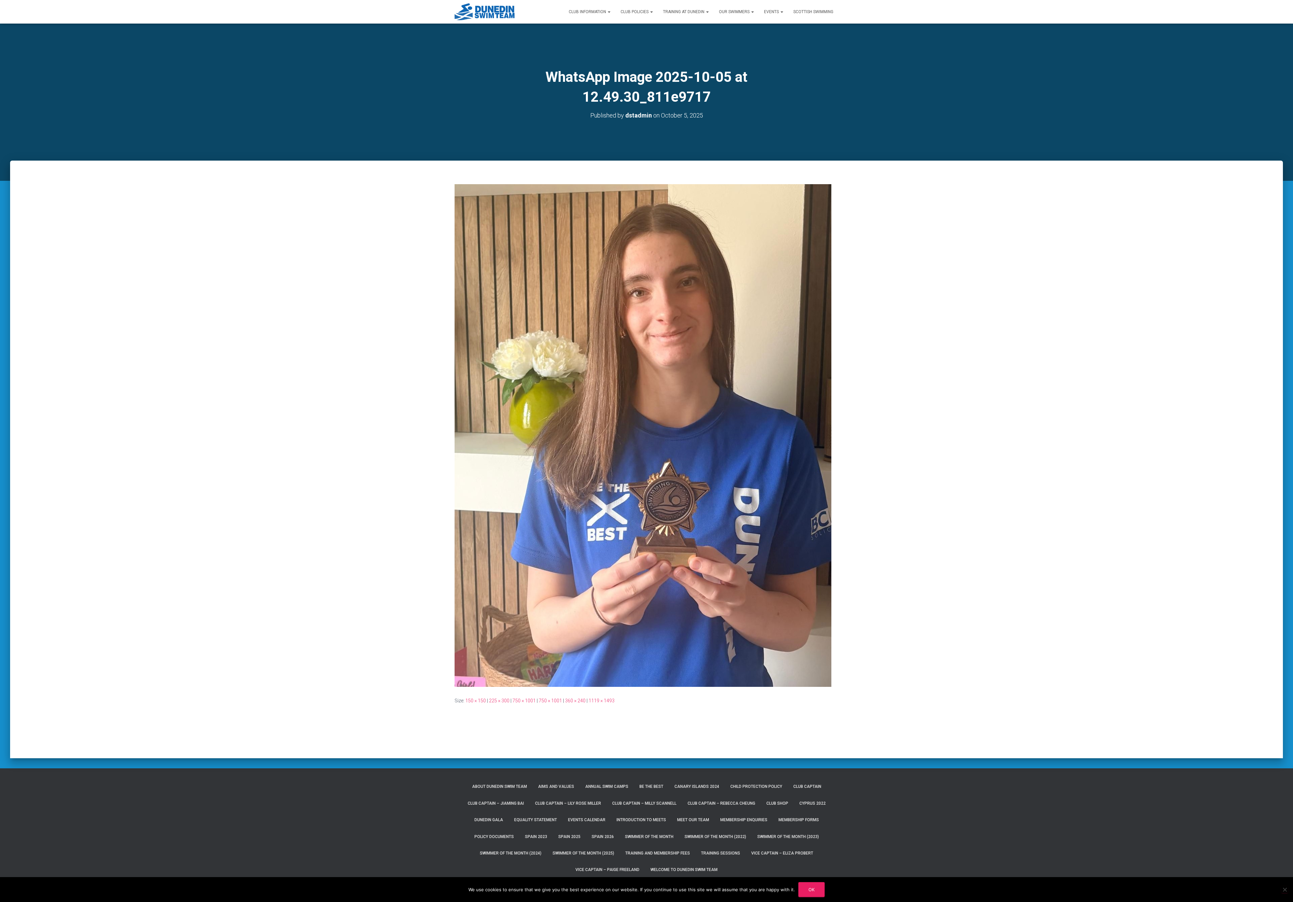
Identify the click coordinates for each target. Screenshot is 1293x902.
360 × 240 (575, 700)
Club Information (588, 11)
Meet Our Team (693, 819)
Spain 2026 (603, 836)
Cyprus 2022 (812, 803)
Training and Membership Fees (657, 853)
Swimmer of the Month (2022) (715, 836)
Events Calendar (586, 819)
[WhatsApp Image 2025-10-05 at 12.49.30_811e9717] (643, 435)
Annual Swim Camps (606, 786)
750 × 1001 (524, 700)
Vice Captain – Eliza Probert (782, 853)
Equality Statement (535, 819)
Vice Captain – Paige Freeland (607, 869)
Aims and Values (556, 786)
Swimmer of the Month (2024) (510, 853)
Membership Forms (798, 819)
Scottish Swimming (813, 11)
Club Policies (635, 11)
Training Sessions (720, 853)
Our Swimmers (735, 11)
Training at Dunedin (684, 11)
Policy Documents (494, 836)
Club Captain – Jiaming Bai (496, 803)
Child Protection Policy (756, 786)
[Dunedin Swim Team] (485, 11)
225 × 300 (499, 700)
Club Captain (807, 786)
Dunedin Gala (488, 819)
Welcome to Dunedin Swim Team (684, 869)
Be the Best (651, 786)
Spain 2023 (536, 836)
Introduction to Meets (641, 819)
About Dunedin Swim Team (499, 786)
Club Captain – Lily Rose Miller (568, 803)
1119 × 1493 (602, 700)
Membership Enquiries (743, 819)
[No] (1284, 889)
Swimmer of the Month (649, 836)
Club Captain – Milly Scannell (644, 803)
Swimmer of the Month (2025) (583, 853)
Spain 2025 (569, 836)
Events (772, 11)
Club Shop (777, 803)
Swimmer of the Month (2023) (788, 836)
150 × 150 (475, 700)
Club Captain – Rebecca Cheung (721, 803)
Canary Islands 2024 (696, 786)
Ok (811, 889)
